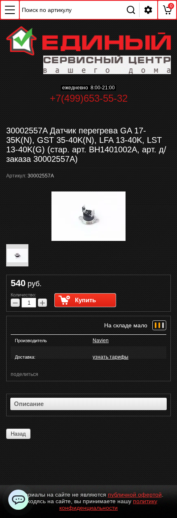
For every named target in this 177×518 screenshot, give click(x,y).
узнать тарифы (110, 357)
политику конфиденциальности (108, 504)
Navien (101, 340)
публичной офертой (135, 494)
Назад (18, 434)
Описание (29, 403)
